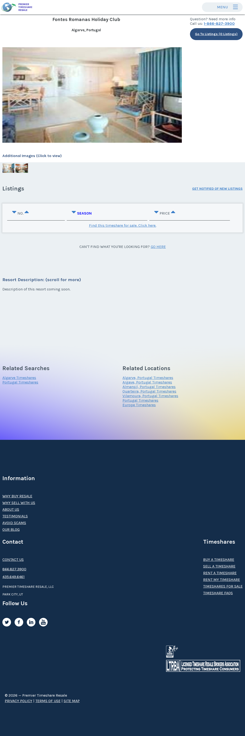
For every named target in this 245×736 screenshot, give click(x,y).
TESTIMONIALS (15, 516)
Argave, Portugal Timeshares (147, 382)
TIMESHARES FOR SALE (223, 586)
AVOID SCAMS (14, 522)
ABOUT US (10, 509)
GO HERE (158, 246)
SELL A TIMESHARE (219, 566)
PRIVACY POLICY (18, 701)
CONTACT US (13, 559)
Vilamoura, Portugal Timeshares (150, 396)
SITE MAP (72, 701)
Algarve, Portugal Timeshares (147, 377)
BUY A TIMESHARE (218, 559)
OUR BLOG (11, 529)
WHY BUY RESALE (17, 496)
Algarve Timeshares (19, 377)
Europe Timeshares (139, 405)
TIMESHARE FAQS (218, 593)
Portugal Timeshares (20, 382)
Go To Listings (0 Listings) (216, 34)
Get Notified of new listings (217, 189)
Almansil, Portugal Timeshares (149, 386)
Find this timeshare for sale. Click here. (122, 225)
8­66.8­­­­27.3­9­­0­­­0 (14, 569)
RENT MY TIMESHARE (221, 579)
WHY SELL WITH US (18, 502)
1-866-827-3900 (219, 23)
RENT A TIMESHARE (220, 573)
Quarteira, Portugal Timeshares (149, 391)
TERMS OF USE (48, 701)
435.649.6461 (13, 576)
